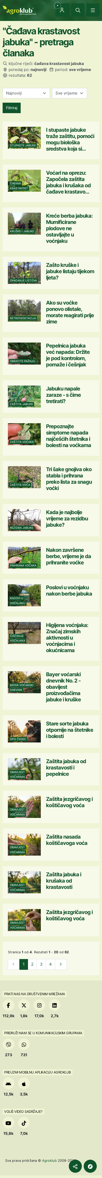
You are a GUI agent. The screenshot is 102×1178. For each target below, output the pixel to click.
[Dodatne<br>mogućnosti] (90, 1166)
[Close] (77, 9)
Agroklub (49, 1160)
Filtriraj (11, 108)
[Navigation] (92, 9)
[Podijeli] (75, 1166)
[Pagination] (61, 964)
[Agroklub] (19, 9)
